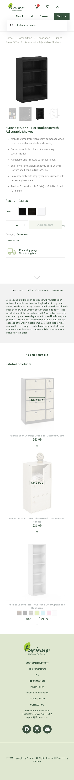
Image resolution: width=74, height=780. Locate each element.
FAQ (37, 674)
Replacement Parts (37, 669)
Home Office (25, 38)
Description (17, 290)
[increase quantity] (24, 224)
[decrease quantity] (10, 224)
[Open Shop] (65, 16)
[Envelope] (47, 729)
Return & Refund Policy (37, 692)
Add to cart (45, 225)
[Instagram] (37, 729)
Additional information (38, 290)
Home (9, 38)
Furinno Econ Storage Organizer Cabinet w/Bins (37, 435)
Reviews (57, 290)
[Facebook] (26, 729)
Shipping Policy (37, 698)
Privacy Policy (37, 686)
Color (8, 211)
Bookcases (43, 38)
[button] (63, 226)
